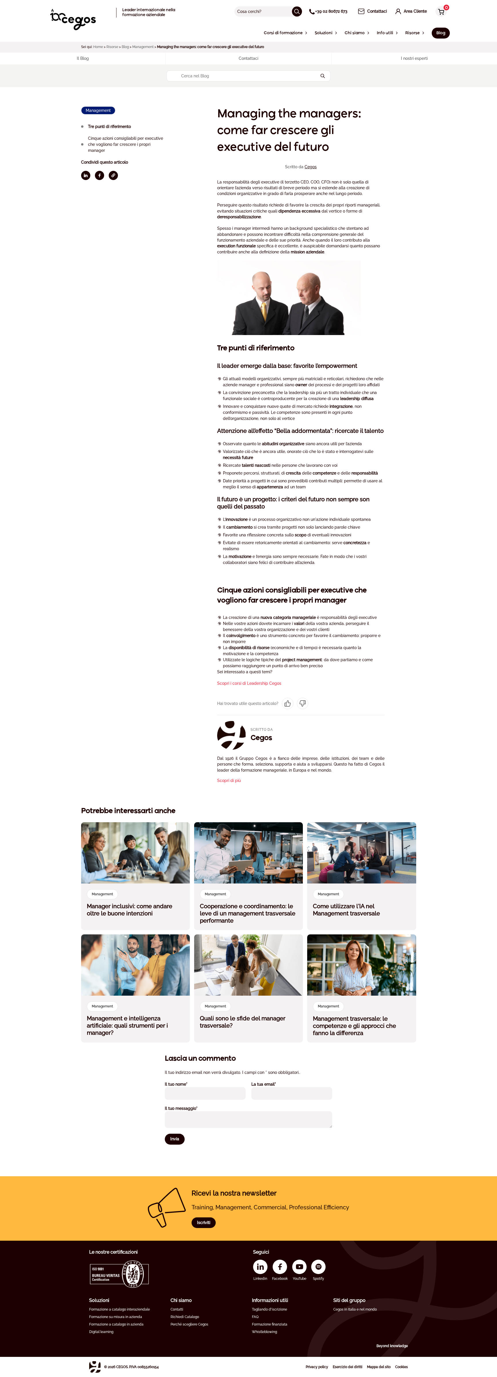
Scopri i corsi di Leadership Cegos (249, 683)
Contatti (177, 1309)
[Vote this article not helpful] (302, 703)
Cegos (311, 167)
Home (98, 47)
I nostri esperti (414, 58)
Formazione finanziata (269, 1324)
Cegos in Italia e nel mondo (355, 1309)
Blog (125, 47)
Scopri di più (229, 780)
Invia (174, 1139)
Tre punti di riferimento (109, 126)
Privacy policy (317, 1367)
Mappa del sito (379, 1367)
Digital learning (101, 1332)
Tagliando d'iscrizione (269, 1309)
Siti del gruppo (349, 1300)
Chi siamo (181, 1300)
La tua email (271, 1084)
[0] (439, 12)
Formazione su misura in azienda (115, 1317)
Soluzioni (99, 1300)
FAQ (255, 1317)
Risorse (112, 47)
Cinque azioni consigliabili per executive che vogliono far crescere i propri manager (125, 144)
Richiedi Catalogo (185, 1317)
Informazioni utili (270, 1300)
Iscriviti (203, 1222)
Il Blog (83, 58)
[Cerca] (297, 11)
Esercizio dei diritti (347, 1367)
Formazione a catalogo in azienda (116, 1324)
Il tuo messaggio (189, 1108)
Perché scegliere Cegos (189, 1324)
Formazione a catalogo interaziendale (119, 1309)
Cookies (401, 1367)
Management (143, 47)
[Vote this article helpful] (287, 703)
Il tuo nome (184, 1084)
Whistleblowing (264, 1332)
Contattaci (248, 58)
